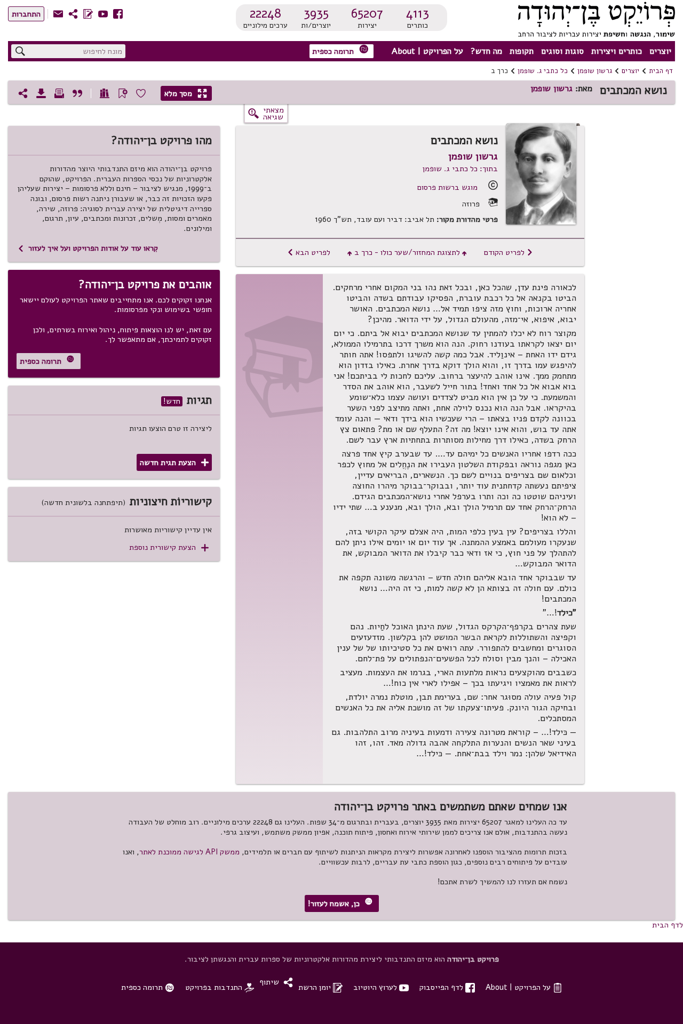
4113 (417, 13)
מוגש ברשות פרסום (447, 187)
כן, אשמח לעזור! (340, 903)
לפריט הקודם (508, 252)
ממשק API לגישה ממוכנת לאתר (189, 851)
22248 (265, 13)
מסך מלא (185, 93)
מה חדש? (486, 51)
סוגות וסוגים (562, 51)
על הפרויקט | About (427, 51)
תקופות (522, 51)
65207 (367, 13)
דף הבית (661, 71)
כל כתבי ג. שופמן (543, 71)
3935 (316, 13)
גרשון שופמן (594, 71)
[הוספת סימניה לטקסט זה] (123, 93)
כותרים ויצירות (616, 51)
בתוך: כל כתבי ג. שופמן (460, 168)
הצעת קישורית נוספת (169, 547)
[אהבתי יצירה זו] (141, 93)
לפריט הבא (308, 252)
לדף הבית (667, 924)
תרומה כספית (340, 50)
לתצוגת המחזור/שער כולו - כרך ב (407, 252)
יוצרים (660, 51)
